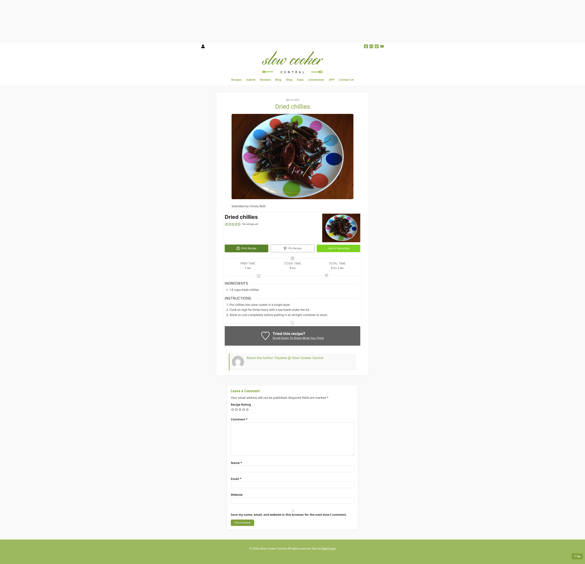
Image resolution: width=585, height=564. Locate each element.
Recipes (236, 79)
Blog (278, 79)
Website (237, 495)
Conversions (316, 79)
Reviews (265, 79)
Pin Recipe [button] (294, 248)
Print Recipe (248, 248)
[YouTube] (382, 46)
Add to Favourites (339, 248)
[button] (226, 224)
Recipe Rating (241, 404)
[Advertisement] (91, 21)
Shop (289, 79)
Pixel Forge (329, 548)
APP (331, 79)
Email (236, 479)
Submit (250, 79)
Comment (239, 419)
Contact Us (346, 79)
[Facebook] (366, 46)
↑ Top (577, 556)
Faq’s (300, 79)
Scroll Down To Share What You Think (298, 338)
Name (236, 463)
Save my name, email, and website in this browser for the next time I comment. (289, 515)
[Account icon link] (203, 47)
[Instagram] (371, 46)
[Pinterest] (377, 46)
